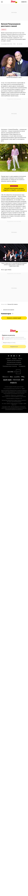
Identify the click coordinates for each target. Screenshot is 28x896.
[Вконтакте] (14, 355)
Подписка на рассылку (8, 335)
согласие (8, 337)
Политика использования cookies (14, 364)
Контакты (14, 358)
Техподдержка (22, 366)
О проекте (8, 358)
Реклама (20, 358)
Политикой (7, 338)
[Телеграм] (11, 355)
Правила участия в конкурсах (14, 360)
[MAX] (8, 355)
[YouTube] (19, 355)
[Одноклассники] (16, 355)
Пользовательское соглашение (14, 362)
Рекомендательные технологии (10, 366)
